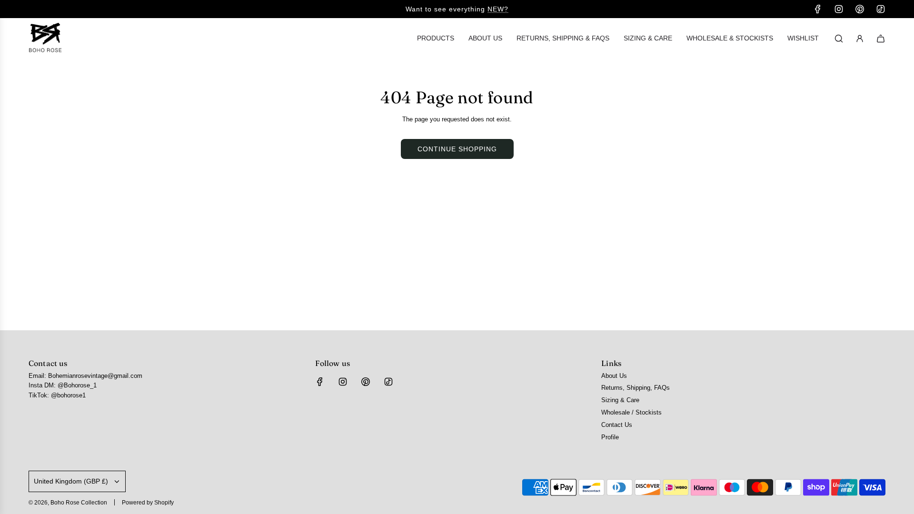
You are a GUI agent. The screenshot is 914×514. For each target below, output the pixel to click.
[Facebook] (817, 9)
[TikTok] (880, 9)
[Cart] (880, 38)
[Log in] (859, 38)
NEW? (497, 9)
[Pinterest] (859, 9)
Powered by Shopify (148, 502)
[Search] (838, 38)
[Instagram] (838, 9)
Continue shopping (457, 149)
